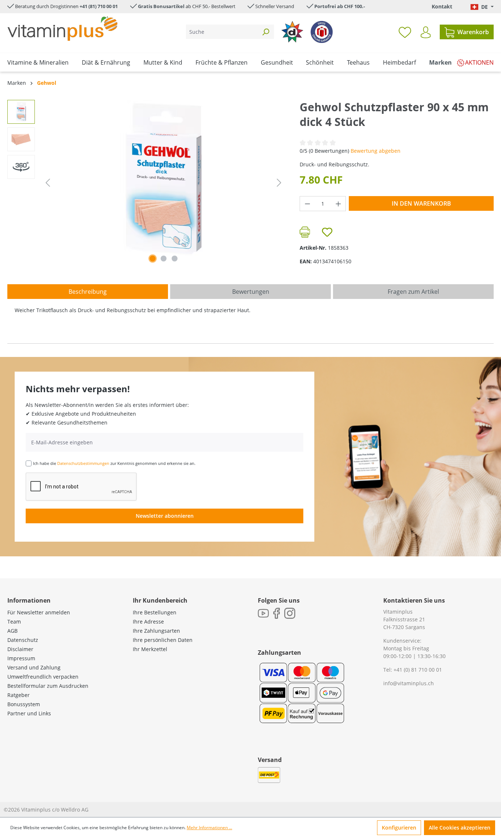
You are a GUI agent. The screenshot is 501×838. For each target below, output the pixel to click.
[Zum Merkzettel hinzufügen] (327, 232)
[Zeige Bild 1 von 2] (153, 258)
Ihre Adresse (148, 621)
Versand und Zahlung (34, 667)
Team (14, 621)
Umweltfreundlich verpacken (42, 676)
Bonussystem (23, 704)
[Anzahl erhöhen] (338, 203)
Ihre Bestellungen (154, 612)
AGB (12, 630)
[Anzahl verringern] (307, 203)
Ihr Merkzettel (150, 649)
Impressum (21, 658)
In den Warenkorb (421, 203)
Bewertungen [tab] (250, 292)
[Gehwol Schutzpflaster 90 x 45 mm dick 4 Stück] (163, 179)
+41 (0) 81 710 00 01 (418, 669)
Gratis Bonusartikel (161, 6)
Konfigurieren (399, 827)
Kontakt (442, 6)
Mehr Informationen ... (209, 827)
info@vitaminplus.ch (408, 683)
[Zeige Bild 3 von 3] (175, 258)
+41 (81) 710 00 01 (99, 6)
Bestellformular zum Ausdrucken (47, 685)
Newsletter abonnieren (165, 515)
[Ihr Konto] (425, 32)
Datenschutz (22, 639)
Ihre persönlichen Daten (163, 639)
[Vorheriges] (47, 183)
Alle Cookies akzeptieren (459, 827)
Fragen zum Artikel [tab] (413, 292)
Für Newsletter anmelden (38, 612)
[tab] (87, 291)
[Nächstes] (279, 183)
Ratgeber (18, 694)
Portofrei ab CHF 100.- (339, 6)
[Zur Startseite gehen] (62, 28)
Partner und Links (29, 713)
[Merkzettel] (405, 32)
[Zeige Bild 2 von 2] (164, 258)
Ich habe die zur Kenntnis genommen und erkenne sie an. (114, 463)
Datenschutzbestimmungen (83, 463)
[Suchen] (265, 32)
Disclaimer (20, 649)
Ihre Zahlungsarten (156, 630)
